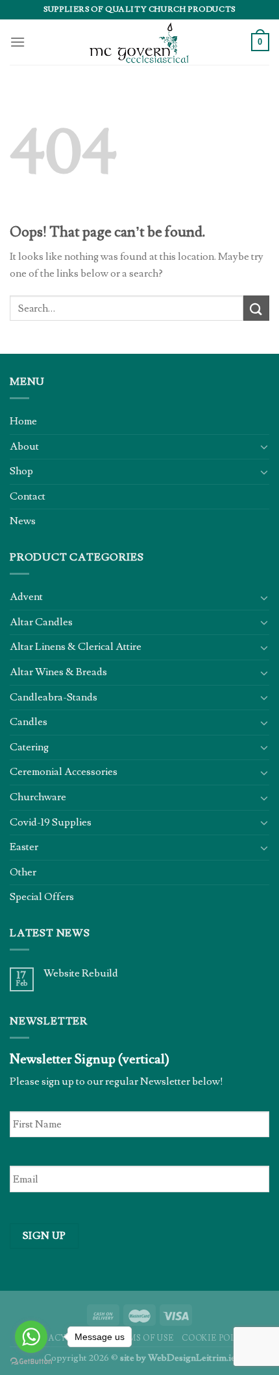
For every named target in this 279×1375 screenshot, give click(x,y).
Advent (26, 596)
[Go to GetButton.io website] (31, 1362)
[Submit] (256, 308)
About (24, 446)
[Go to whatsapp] (31, 1337)
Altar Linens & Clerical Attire (75, 646)
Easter (24, 846)
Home (23, 421)
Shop (21, 471)
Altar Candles (41, 622)
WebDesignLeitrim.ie (192, 1358)
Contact (27, 496)
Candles (28, 721)
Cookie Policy (217, 1338)
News (23, 520)
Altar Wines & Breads (58, 671)
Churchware (38, 797)
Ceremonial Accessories (63, 771)
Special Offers (42, 896)
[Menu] (17, 42)
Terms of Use (142, 1338)
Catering (29, 747)
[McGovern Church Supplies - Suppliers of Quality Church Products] (139, 42)
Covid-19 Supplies (50, 822)
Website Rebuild (80, 973)
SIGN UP (44, 1235)
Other (23, 872)
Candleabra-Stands (53, 697)
